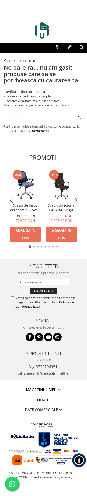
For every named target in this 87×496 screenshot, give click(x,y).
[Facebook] (30, 337)
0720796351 (46, 366)
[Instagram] (57, 337)
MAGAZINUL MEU (42, 389)
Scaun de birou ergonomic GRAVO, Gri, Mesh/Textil (25, 207)
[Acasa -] (43, 30)
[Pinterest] (39, 337)
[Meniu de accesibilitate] (79, 460)
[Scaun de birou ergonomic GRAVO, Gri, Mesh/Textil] (25, 185)
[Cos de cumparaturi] (70, 47)
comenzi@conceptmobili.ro (46, 373)
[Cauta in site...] (81, 47)
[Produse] (6, 48)
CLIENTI (42, 399)
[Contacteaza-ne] (58, 47)
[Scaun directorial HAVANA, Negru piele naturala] (61, 185)
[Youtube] (48, 337)
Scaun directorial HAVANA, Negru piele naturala (61, 207)
